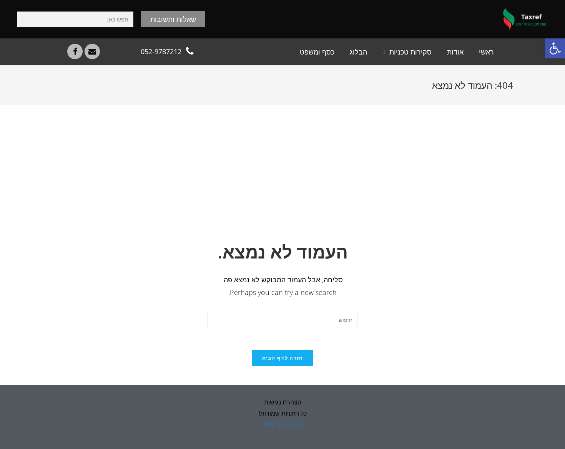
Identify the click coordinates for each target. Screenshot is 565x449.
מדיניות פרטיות (282, 424)
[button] (555, 48)
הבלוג (358, 51)
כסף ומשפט (317, 51)
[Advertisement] (282, 181)
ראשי (486, 51)
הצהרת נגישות (282, 402)
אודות (455, 51)
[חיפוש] (25, 19)
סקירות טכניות (410, 51)
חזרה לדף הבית (282, 358)
